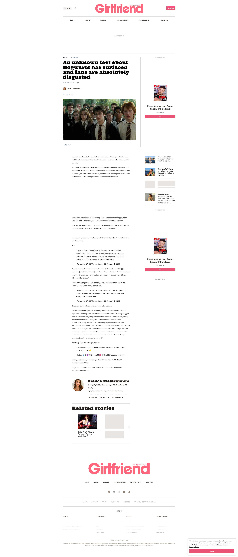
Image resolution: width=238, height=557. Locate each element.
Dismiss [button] (212, 551)
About (85, 476)
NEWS (72, 20)
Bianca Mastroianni (74, 63)
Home (64, 32)
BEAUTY (87, 20)
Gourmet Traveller (133, 503)
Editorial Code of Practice (144, 476)
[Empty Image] (150, 159)
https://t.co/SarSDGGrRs (86, 271)
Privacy (95, 476)
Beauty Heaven (161, 500)
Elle (157, 497)
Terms (104, 476)
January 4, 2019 (113, 238)
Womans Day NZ (101, 497)
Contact (126, 476)
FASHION (103, 20)
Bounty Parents (132, 506)
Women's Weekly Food (134, 497)
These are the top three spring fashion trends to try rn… (165, 133)
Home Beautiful (69, 497)
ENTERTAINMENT (144, 20)
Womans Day (100, 494)
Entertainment (74, 32)
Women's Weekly (132, 494)
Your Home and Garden (71, 503)
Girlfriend (160, 506)
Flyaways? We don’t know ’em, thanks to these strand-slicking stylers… (166, 146)
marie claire (160, 494)
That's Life (100, 506)
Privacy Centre (194, 547)
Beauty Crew (160, 503)
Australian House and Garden (74, 494)
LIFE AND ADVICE (122, 20)
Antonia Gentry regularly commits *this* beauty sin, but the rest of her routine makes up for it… (166, 173)
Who (97, 500)
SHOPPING (164, 20)
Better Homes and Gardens (73, 500)
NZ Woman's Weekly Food (135, 500)
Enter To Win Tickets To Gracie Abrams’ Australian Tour (86, 408)
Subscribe (171, 8)
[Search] (76, 8)
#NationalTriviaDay (106, 234)
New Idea (99, 503)
